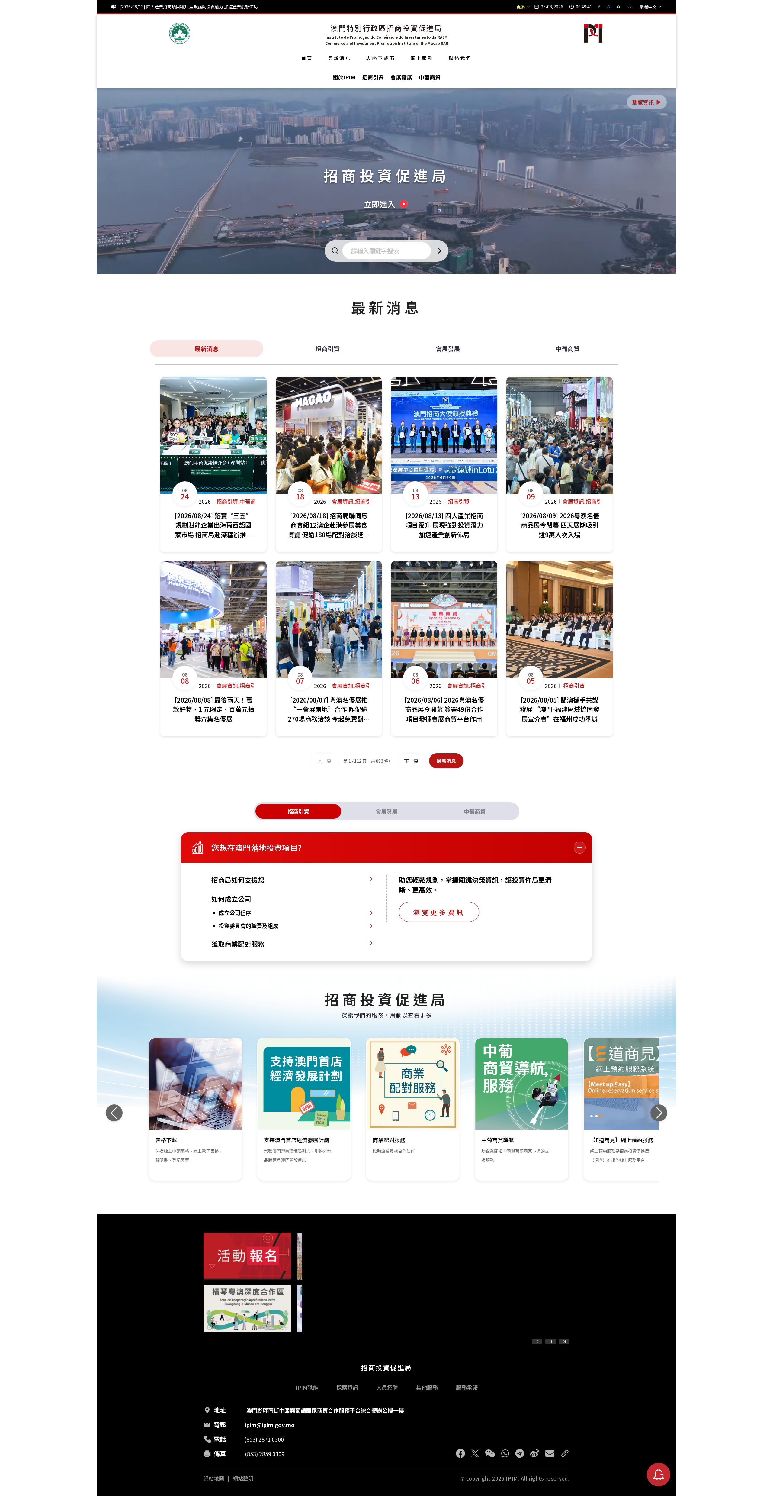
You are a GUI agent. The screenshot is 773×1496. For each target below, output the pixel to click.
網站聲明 (243, 1478)
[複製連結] (564, 1453)
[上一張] (114, 1112)
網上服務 (422, 58)
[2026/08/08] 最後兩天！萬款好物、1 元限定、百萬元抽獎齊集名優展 (185, 7)
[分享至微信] (490, 1453)
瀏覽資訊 (647, 102)
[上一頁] (537, 1341)
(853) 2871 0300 (264, 1439)
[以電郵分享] (549, 1453)
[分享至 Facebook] (460, 1453)
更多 (521, 7)
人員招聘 (387, 1387)
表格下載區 (380, 58)
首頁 (307, 58)
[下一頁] (564, 1341)
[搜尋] (629, 6)
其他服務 (427, 1387)
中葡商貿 (568, 348)
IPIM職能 (307, 1387)
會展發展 (448, 348)
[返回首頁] (179, 33)
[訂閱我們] (658, 1474)
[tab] (298, 811)
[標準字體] (609, 6)
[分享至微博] (534, 1453)
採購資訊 (347, 1387)
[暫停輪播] (550, 1341)
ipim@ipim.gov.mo (270, 1425)
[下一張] (658, 1112)
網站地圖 (214, 1478)
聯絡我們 (460, 58)
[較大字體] (616, 6)
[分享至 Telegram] (519, 1453)
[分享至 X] (475, 1453)
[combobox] (388, 250)
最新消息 (339, 58)
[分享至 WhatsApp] (505, 1453)
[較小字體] (601, 6)
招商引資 (328, 348)
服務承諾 (467, 1387)
